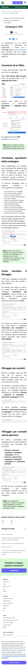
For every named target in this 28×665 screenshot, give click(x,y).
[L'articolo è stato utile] (2, 521)
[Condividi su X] (16, 39)
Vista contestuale (6, 534)
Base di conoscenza (6, 11)
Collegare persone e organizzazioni (12, 543)
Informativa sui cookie (12, 656)
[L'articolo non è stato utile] (11, 521)
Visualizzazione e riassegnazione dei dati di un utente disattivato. (12, 539)
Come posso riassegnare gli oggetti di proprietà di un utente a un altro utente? (13, 552)
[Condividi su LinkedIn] (13, 39)
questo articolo (13, 139)
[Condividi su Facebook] (10, 39)
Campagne (22, 50)
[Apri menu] (25, 2)
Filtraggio (6, 13)
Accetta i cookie (14, 662)
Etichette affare (6, 547)
